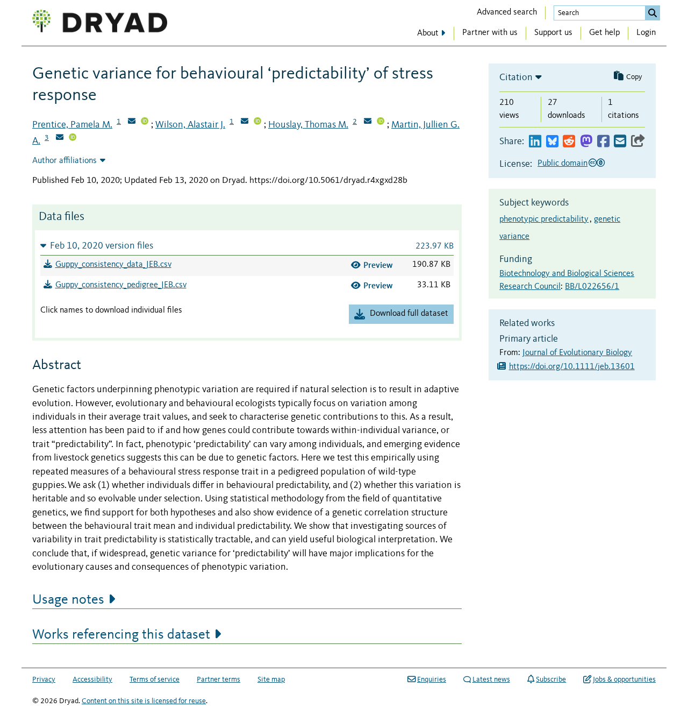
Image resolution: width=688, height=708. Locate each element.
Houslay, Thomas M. (308, 125)
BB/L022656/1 (592, 286)
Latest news (491, 679)
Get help (604, 33)
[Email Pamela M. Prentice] (131, 122)
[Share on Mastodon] (586, 142)
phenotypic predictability (544, 219)
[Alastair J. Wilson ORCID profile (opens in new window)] (257, 122)
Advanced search (507, 12)
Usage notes (68, 600)
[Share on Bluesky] (552, 142)
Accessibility (92, 679)
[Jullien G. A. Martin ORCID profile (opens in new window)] (72, 138)
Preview (378, 265)
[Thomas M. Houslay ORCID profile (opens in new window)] (380, 122)
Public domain (562, 163)
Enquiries (431, 679)
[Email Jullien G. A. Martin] (59, 138)
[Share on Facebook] (603, 142)
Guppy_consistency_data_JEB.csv (113, 264)
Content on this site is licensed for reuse (144, 701)
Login (646, 33)
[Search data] (652, 12)
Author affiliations (64, 161)
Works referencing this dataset (121, 635)
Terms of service (155, 679)
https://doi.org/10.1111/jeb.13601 (572, 367)
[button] (247, 246)
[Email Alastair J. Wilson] (244, 122)
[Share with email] (620, 142)
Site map (271, 679)
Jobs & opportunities (624, 679)
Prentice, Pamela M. (72, 125)
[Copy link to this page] (638, 141)
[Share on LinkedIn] (535, 142)
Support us (553, 33)
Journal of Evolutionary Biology (577, 353)
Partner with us (490, 33)
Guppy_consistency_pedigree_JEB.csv (121, 285)
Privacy (43, 679)
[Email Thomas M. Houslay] (367, 122)
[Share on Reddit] (569, 142)
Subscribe (551, 679)
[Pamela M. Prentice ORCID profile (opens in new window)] (144, 122)
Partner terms (218, 679)
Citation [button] (516, 77)
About (428, 33)
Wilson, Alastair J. (190, 125)
